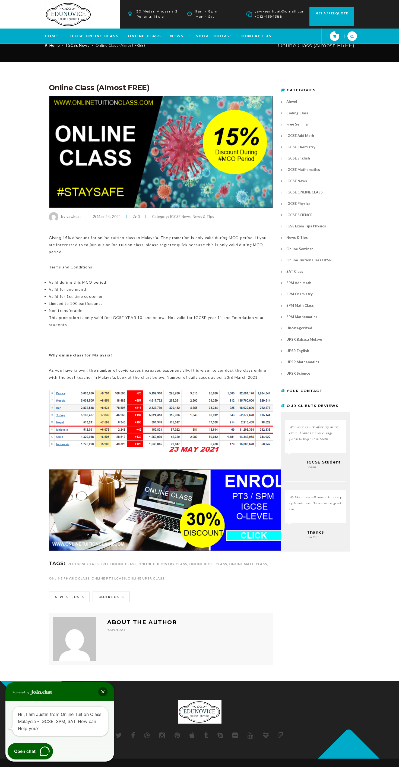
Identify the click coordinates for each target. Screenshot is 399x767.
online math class (248, 564)
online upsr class (146, 578)
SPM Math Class (300, 305)
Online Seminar (299, 249)
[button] (102, 691)
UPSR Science (298, 373)
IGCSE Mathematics (303, 169)
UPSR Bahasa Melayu (304, 339)
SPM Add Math (298, 283)
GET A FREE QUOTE (332, 13)
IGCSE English (298, 158)
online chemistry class (162, 564)
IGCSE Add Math (300, 135)
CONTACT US (256, 36)
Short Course (214, 36)
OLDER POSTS (111, 597)
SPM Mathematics (301, 317)
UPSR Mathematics (302, 362)
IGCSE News (77, 45)
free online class (119, 564)
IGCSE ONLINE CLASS (94, 36)
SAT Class (294, 271)
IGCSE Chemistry (300, 147)
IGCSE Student (324, 462)
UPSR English (297, 351)
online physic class (69, 578)
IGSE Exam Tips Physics (306, 226)
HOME (51, 36)
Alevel (291, 101)
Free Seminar (297, 124)
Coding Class (297, 113)
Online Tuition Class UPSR (309, 260)
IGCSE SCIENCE (299, 215)
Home (54, 45)
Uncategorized (299, 328)
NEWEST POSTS (69, 597)
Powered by (21, 692)
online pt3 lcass (108, 578)
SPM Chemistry (299, 294)
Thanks (315, 532)
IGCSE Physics (298, 203)
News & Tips (203, 216)
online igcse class (208, 564)
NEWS (176, 36)
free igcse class (82, 564)
